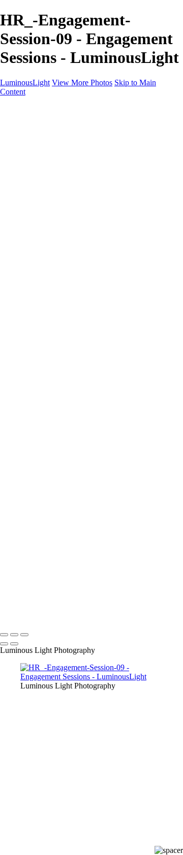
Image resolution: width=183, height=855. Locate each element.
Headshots (57, 172)
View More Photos (82, 82)
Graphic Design (66, 190)
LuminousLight (25, 82)
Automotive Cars (68, 245)
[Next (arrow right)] (14, 643)
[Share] (24, 301)
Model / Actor (63, 153)
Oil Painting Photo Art (76, 226)
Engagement (61, 217)
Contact (32, 290)
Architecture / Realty (74, 181)
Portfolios (35, 135)
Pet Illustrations (65, 254)
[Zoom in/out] (24, 634)
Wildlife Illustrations (73, 263)
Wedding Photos (67, 208)
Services (33, 272)
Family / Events (66, 199)
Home (30, 126)
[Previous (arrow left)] (4, 643)
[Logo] (29, 109)
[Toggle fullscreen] (14, 634)
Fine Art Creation (69, 236)
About (30, 281)
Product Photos (65, 162)
